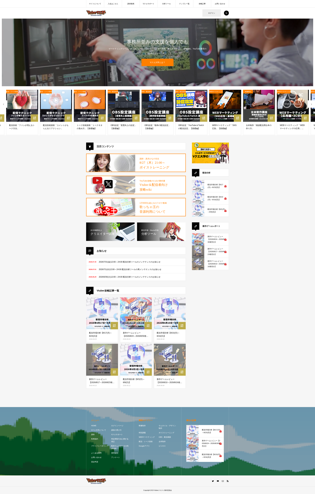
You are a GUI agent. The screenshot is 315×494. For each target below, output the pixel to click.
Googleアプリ (144, 446)
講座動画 (130, 4)
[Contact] (222, 481)
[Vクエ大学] (96, 13)
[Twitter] (213, 481)
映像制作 (142, 426)
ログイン (211, 13)
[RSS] (227, 481)
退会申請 (94, 462)
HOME (93, 426)
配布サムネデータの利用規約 (119, 447)
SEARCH (226, 13)
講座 (93, 434)
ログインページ (117, 426)
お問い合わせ (220, 4)
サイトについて (95, 4)
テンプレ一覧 (184, 4)
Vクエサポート (148, 4)
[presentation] (3, 104)
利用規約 (94, 439)
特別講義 (142, 433)
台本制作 (162, 441)
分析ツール (166, 4)
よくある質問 (96, 453)
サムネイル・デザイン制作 (167, 427)
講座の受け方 (116, 430)
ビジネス (162, 446)
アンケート (115, 457)
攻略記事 (202, 4)
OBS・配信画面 (165, 437)
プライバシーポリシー (99, 446)
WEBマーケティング (147, 437)
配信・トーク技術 (146, 441)
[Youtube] (218, 481)
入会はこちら (113, 4)
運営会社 (114, 453)
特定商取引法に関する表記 (119, 440)
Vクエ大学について (98, 430)
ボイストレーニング (166, 433)
